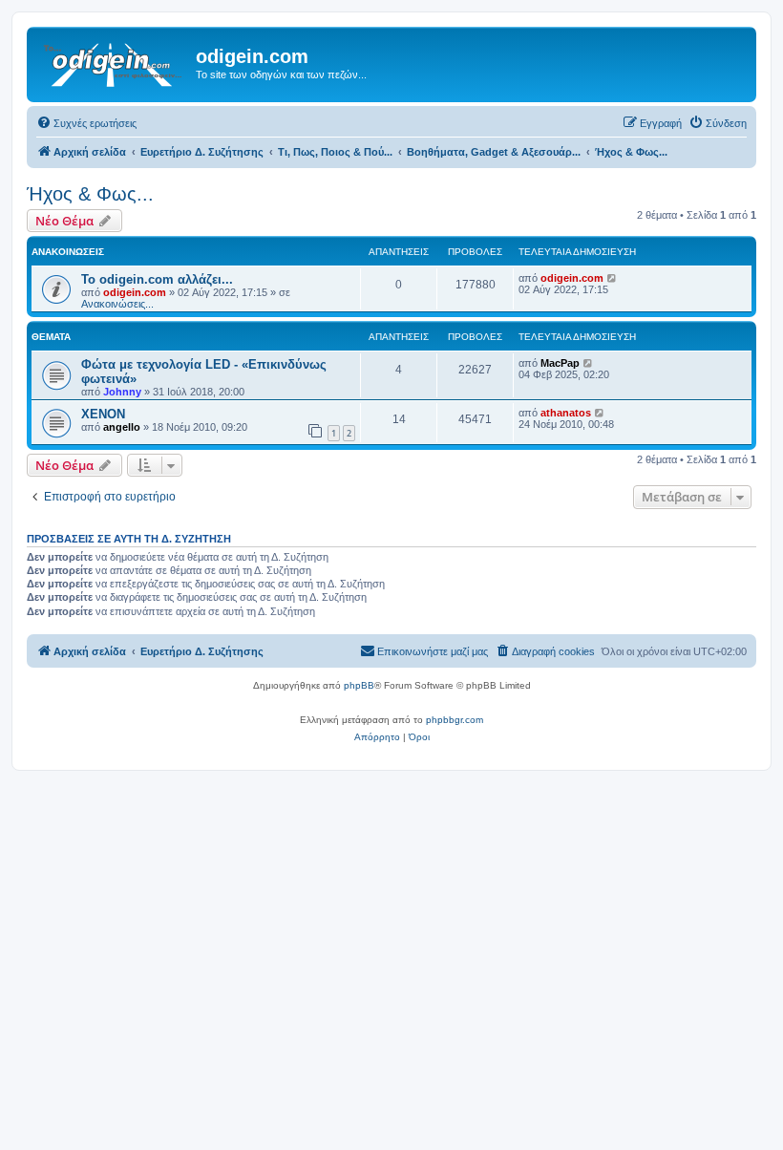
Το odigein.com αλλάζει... (157, 279)
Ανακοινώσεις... (117, 303)
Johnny (122, 391)
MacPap (560, 363)
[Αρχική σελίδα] (114, 62)
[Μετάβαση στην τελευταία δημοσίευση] (612, 278)
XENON (103, 414)
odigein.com (134, 292)
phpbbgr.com (454, 719)
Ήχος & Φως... (90, 193)
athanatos (565, 412)
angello (121, 427)
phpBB (359, 685)
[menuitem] (86, 123)
